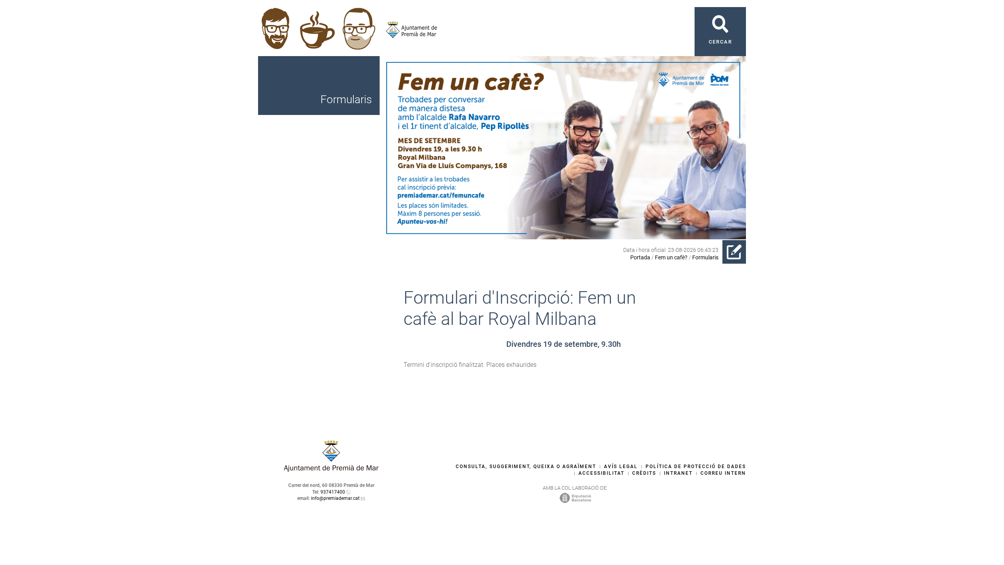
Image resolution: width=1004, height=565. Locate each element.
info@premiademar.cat (335, 498)
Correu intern (723, 473)
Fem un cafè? (671, 257)
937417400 (332, 492)
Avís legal (621, 466)
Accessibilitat (601, 473)
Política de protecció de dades (696, 466)
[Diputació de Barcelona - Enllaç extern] (575, 497)
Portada (640, 257)
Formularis (705, 257)
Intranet (678, 473)
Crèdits (644, 473)
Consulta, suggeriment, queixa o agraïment (526, 466)
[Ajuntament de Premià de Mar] (408, 30)
